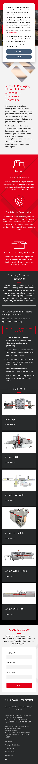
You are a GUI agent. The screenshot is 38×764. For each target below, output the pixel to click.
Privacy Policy (13, 32)
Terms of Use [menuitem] (9, 748)
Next (19, 685)
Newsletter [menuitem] (8, 741)
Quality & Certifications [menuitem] (12, 745)
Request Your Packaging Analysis (19, 329)
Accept (19, 51)
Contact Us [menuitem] (9, 755)
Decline (19, 57)
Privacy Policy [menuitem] (10, 752)
